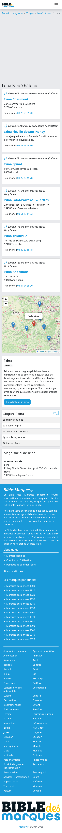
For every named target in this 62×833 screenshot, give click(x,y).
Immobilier (9, 723)
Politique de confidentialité (21, 564)
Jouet (6, 732)
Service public (40, 772)
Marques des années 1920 (20, 594)
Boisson (7, 678)
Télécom (37, 781)
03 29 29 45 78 (25, 178)
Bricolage (38, 678)
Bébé (35, 669)
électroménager (12, 704)
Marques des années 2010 (20, 634)
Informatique (40, 723)
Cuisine (7, 695)
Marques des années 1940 (20, 603)
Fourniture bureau (43, 714)
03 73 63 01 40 (25, 113)
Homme (37, 718)
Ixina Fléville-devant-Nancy (24, 132)
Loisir (6, 741)
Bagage (7, 664)
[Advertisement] (31, 50)
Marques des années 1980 (20, 621)
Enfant (36, 704)
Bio (34, 673)
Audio (36, 660)
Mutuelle (8, 755)
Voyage (37, 790)
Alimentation (10, 655)
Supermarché (10, 781)
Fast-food (38, 709)
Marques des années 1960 (20, 612)
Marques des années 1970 (20, 617)
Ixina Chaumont (16, 99)
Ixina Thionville (15, 236)
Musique (37, 750)
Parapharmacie (11, 759)
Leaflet (41, 351)
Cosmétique (39, 687)
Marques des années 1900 (20, 586)
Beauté (7, 669)
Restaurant (39, 764)
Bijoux (6, 673)
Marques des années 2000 (20, 630)
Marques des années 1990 (20, 625)
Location (37, 736)
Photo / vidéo (40, 759)
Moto (6, 750)
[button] (26, 328)
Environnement (11, 709)
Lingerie (37, 732)
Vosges (30, 13)
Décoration (9, 700)
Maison (37, 741)
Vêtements (39, 786)
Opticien (37, 755)
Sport (36, 776)
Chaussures (9, 683)
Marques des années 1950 (20, 608)
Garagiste (8, 718)
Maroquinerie (10, 746)
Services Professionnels (16, 776)
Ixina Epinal (13, 164)
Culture (37, 695)
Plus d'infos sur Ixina (17, 402)
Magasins (18, 13)
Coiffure (37, 683)
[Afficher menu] (56, 4)
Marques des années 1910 (20, 590)
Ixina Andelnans (16, 272)
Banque (37, 664)
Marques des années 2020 (20, 639)
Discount (38, 700)
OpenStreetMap (53, 351)
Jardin (6, 727)
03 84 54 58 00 (25, 285)
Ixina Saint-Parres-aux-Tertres (26, 200)
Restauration (10, 772)
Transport (8, 786)
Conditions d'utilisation (19, 560)
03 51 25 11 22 (25, 213)
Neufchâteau (44, 13)
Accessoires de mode (15, 651)
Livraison (8, 736)
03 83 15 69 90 (25, 145)
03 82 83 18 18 (25, 249)
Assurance (9, 660)
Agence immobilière (44, 651)
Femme (7, 714)
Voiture (7, 790)
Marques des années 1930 (20, 599)
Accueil (5, 13)
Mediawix (24, 826)
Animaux (37, 655)
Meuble (37, 746)
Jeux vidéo (38, 727)
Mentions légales (15, 555)
